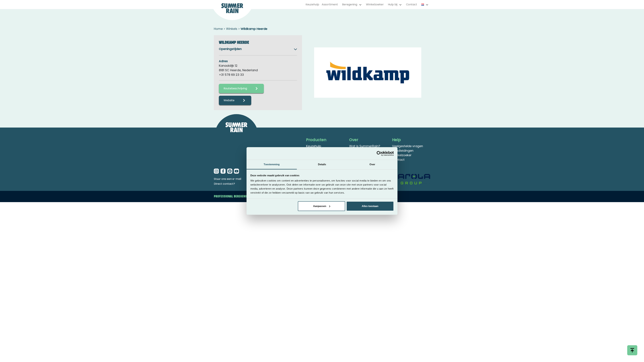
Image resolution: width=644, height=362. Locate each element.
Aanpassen (319, 206)
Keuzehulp (312, 4)
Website (229, 100)
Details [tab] (322, 164)
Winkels (231, 29)
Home (218, 29)
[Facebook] (223, 171)
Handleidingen (402, 150)
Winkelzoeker (375, 4)
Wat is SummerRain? (364, 146)
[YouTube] (236, 171)
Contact (411, 4)
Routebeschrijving (235, 88)
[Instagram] (216, 171)
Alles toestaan (370, 206)
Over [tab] (372, 164)
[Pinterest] (229, 171)
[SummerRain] (236, 136)
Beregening (349, 4)
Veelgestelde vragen (407, 146)
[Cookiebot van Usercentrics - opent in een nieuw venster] (379, 153)
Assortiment (330, 4)
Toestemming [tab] (272, 164)
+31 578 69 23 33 (231, 75)
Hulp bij (392, 4)
